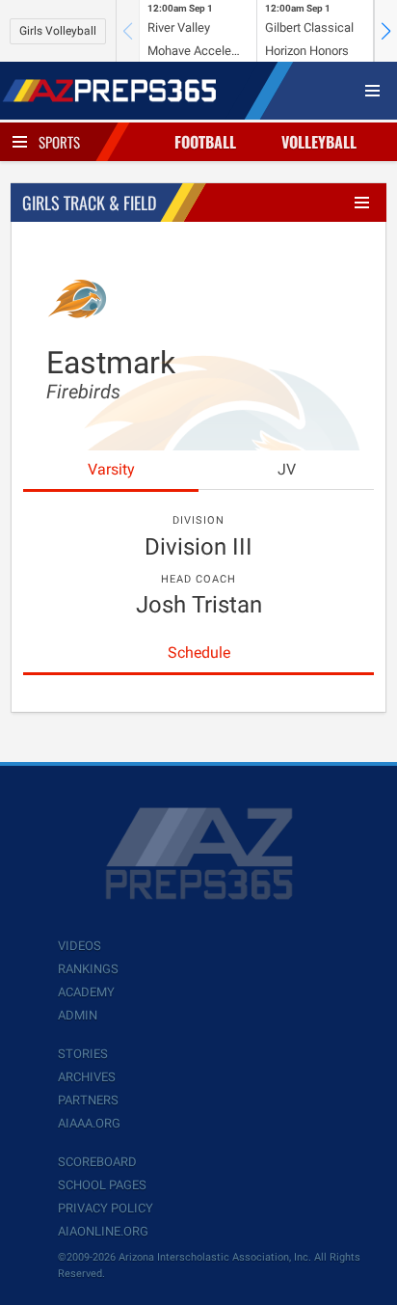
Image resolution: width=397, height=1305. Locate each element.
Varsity (111, 469)
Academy (86, 992)
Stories (83, 1054)
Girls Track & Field (89, 202)
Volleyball (319, 141)
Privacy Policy (105, 1208)
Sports (59, 141)
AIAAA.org (89, 1123)
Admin (77, 1015)
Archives (87, 1077)
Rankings (88, 969)
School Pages (102, 1185)
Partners (88, 1100)
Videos (79, 945)
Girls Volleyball (57, 31)
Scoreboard (97, 1162)
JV (287, 469)
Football (205, 141)
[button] (385, 31)
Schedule (199, 652)
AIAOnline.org (103, 1231)
